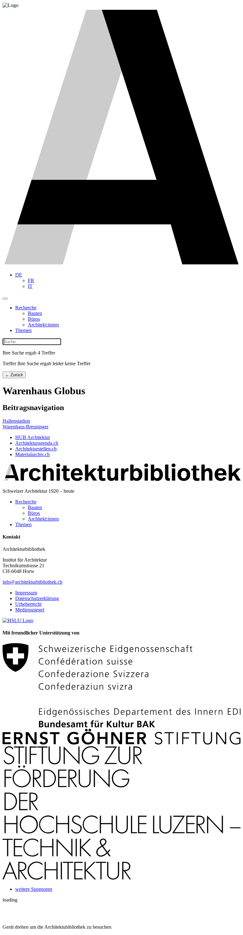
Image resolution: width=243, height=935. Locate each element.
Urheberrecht (28, 604)
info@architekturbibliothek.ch (32, 582)
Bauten (35, 313)
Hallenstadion (16, 421)
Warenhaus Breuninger (25, 426)
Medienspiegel (29, 609)
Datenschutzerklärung (37, 598)
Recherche (25, 307)
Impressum (26, 592)
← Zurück (14, 374)
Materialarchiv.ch (32, 454)
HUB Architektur (32, 437)
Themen (23, 330)
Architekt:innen (43, 324)
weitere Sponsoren (33, 889)
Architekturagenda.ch (36, 443)
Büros (34, 319)
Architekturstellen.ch (36, 448)
